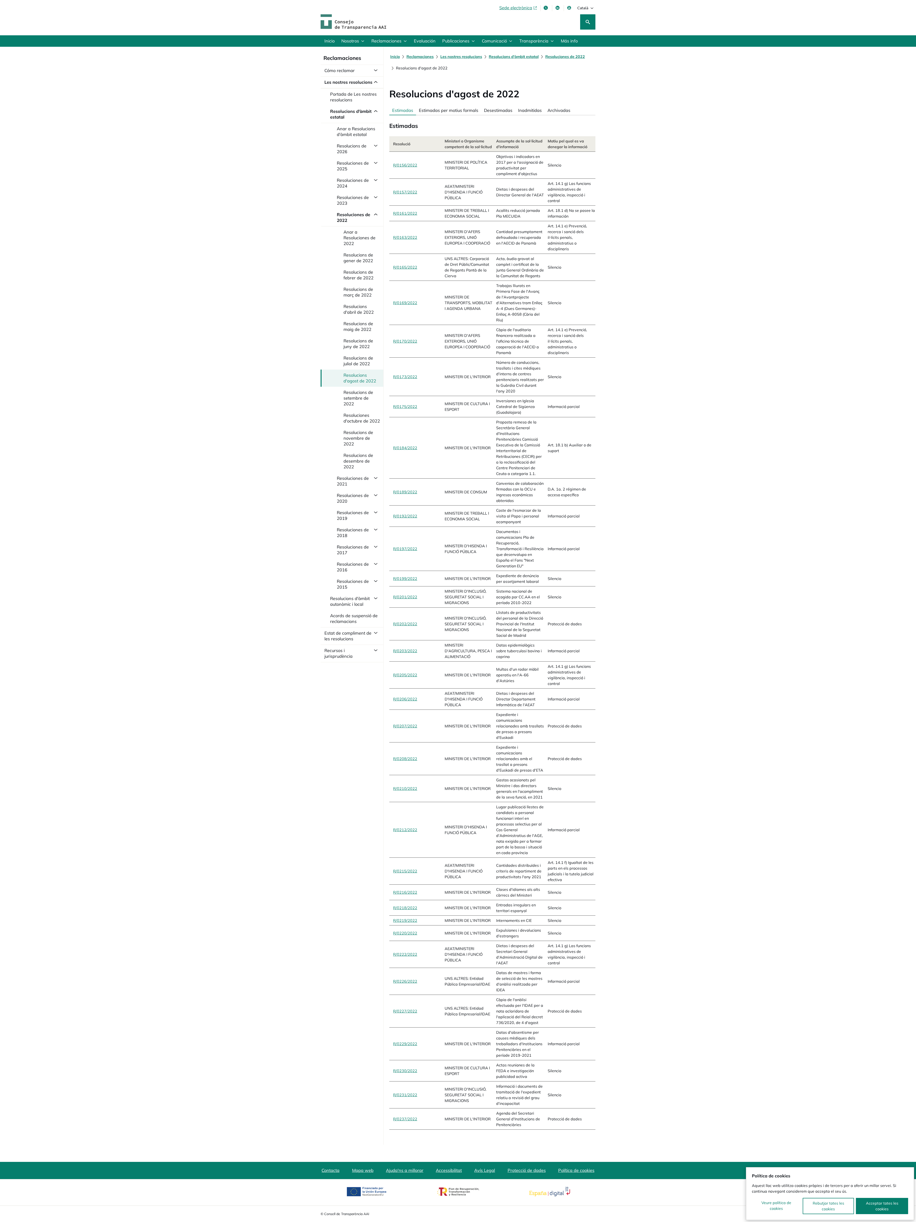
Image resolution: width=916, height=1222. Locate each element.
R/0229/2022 (405, 1043)
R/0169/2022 (405, 302)
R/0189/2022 (405, 492)
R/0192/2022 (405, 516)
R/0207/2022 (405, 726)
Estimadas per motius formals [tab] (448, 110)
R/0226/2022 (405, 981)
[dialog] (830, 1193)
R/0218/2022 (405, 907)
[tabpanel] (492, 622)
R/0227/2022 (405, 1011)
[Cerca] (587, 22)
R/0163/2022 (405, 237)
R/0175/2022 (405, 406)
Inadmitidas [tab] (530, 110)
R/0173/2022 (405, 376)
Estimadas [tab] (402, 110)
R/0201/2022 (405, 597)
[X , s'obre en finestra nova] (546, 8)
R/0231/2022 (405, 1094)
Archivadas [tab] (558, 110)
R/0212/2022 (405, 829)
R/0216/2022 (405, 892)
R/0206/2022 (405, 699)
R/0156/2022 (405, 165)
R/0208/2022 (405, 758)
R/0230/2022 (405, 1070)
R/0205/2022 (405, 675)
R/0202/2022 (405, 623)
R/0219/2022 (405, 920)
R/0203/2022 (405, 650)
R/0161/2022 (405, 213)
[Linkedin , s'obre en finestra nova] (558, 8)
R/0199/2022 (405, 578)
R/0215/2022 (405, 871)
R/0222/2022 (405, 954)
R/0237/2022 (405, 1119)
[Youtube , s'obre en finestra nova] (569, 8)
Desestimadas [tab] (498, 110)
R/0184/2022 (405, 447)
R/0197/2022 (405, 548)
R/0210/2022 (405, 788)
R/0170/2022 (405, 341)
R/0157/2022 (405, 192)
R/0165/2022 (405, 267)
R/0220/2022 (405, 933)
